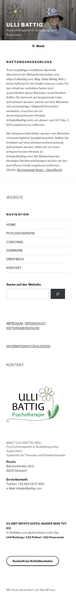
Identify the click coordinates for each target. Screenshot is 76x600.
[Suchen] (58, 294)
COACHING (14, 242)
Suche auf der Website (23, 284)
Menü (40, 46)
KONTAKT (14, 268)
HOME (11, 225)
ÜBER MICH (15, 259)
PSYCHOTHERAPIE (20, 233)
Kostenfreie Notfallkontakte (33, 561)
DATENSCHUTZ (35, 323)
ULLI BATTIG (24, 25)
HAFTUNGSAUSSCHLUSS (22, 328)
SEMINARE (14, 250)
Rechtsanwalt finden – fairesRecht (39, 169)
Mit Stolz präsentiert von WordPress (30, 590)
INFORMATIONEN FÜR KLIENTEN (28, 346)
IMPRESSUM (14, 323)
